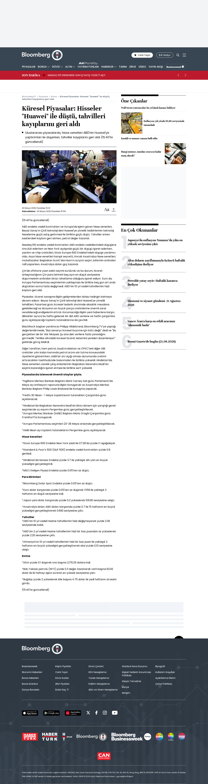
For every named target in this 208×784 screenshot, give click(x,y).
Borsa (54, 96)
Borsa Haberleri (30, 678)
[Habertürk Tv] (50, 736)
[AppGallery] (73, 713)
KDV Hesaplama (97, 672)
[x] (88, 713)
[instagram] (105, 713)
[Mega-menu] (184, 55)
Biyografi (160, 666)
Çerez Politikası (163, 683)
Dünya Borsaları (30, 689)
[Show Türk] (171, 736)
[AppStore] (30, 713)
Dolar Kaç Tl (62, 689)
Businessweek (29, 666)
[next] (185, 75)
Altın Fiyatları (62, 683)
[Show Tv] (159, 736)
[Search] (177, 55)
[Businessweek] (131, 736)
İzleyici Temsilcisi (131, 681)
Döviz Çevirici (96, 666)
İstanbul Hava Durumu (134, 666)
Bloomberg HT (29, 96)
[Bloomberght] (42, 55)
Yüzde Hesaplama (99, 678)
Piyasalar (43, 96)
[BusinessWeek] (175, 67)
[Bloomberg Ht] (92, 736)
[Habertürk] (30, 736)
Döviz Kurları (62, 678)
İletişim (126, 693)
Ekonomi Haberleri (32, 672)
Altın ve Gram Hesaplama (103, 689)
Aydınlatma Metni (165, 678)
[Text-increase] (106, 209)
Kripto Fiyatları (63, 666)
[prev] (178, 75)
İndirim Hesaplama (99, 683)
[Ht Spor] (67, 736)
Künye (125, 687)
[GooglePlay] (51, 713)
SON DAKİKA (31, 75)
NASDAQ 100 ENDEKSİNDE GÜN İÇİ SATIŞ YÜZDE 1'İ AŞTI (76, 75)
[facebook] (96, 713)
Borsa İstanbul (30, 683)
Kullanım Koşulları (165, 672)
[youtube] (114, 713)
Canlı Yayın (61, 672)
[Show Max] (182, 736)
